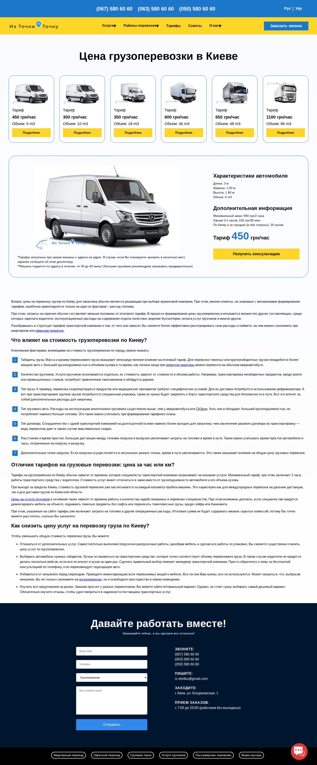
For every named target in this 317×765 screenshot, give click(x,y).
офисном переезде (50, 330)
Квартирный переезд (68, 755)
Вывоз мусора (251, 755)
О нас (214, 25)
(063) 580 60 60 (156, 8)
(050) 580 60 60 (197, 8)
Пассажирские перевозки (213, 755)
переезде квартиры (180, 365)
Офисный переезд (107, 755)
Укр (298, 8)
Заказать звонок (286, 26)
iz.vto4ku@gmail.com (191, 679)
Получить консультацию (256, 254)
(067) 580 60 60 (114, 8)
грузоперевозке (90, 579)
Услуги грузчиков (173, 755)
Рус (287, 8)
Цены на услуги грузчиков (30, 499)
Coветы (195, 26)
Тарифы (173, 26)
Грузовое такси (140, 755)
